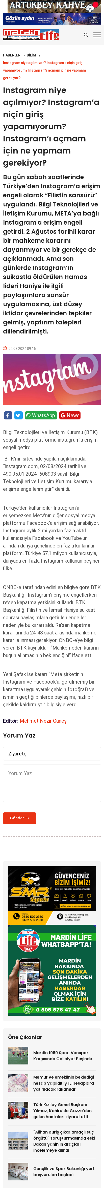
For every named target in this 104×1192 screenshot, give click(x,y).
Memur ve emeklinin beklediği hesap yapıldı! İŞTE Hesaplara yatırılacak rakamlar (63, 1083)
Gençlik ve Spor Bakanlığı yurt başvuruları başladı (64, 1172)
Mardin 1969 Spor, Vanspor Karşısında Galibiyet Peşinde (62, 1056)
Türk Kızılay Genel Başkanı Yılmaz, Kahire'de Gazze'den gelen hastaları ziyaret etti (62, 1111)
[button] (97, 35)
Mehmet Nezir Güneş (43, 721)
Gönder (17, 817)
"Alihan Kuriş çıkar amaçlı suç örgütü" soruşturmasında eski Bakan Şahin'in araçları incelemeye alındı (64, 1141)
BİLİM (31, 55)
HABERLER (11, 55)
